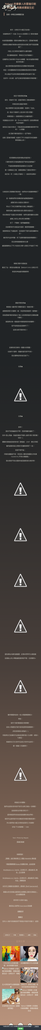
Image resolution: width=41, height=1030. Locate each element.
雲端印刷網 (20, 842)
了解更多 (36, 1026)
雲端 (34, 935)
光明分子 (20, 911)
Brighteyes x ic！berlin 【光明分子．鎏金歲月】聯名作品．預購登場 (20, 879)
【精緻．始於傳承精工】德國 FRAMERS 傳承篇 (20, 858)
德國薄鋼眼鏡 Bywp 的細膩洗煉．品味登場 (21, 864)
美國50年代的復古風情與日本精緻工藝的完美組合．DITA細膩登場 (20, 893)
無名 (26, 900)
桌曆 (29, 935)
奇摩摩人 (22, 935)
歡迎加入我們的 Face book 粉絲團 (20, 906)
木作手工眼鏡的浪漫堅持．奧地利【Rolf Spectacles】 (20, 886)
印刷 (14, 935)
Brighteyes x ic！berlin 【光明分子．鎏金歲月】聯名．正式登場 (20, 871)
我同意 (20, 1028)
